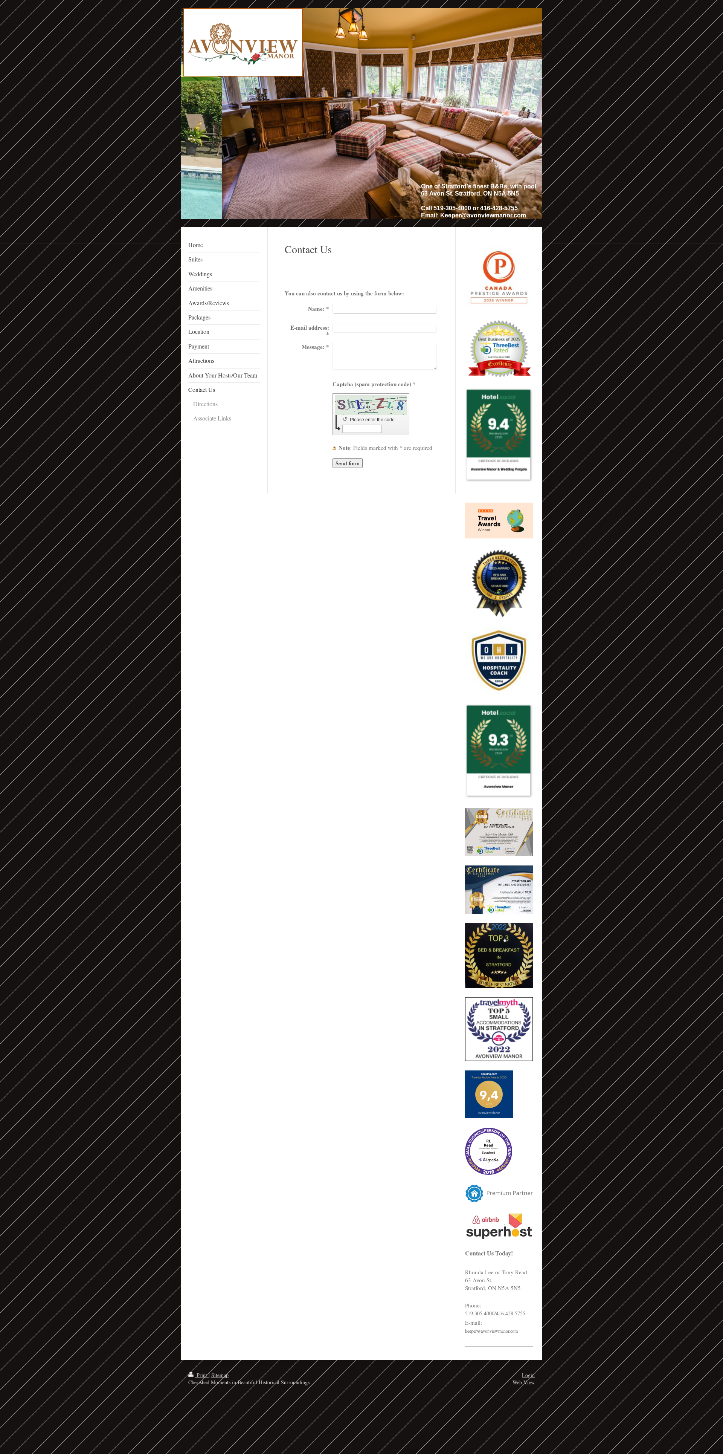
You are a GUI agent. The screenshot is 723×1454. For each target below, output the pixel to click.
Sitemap (220, 1375)
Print (202, 1375)
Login (528, 1375)
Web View (524, 1382)
